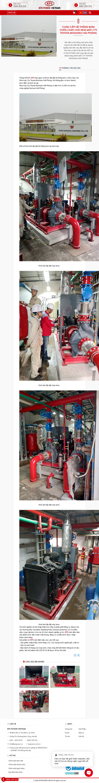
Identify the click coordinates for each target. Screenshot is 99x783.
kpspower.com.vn (34, 744)
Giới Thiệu (82, 729)
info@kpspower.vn (16, 744)
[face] (75, 655)
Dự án (67, 733)
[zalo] (78, 655)
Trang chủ (68, 729)
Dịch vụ (81, 733)
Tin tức (67, 736)
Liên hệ (81, 736)
